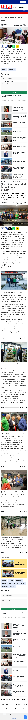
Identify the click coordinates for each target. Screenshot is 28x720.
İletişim (7, 704)
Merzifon (24, 203)
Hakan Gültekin (15, 236)
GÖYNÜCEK (18, 699)
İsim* (2, 76)
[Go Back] (25, 717)
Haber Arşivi (17, 704)
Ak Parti (12, 708)
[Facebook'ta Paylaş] (6, 46)
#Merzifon (12, 586)
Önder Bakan (17, 708)
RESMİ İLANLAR (4, 10)
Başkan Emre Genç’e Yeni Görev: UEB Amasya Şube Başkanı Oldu (18, 109)
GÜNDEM (17, 10)
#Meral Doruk (12, 69)
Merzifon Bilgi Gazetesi (6, 15)
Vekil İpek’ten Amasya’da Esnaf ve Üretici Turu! (18, 168)
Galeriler (14, 181)
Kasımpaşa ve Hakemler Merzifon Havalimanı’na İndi (19, 160)
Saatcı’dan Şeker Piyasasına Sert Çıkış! (19, 153)
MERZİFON (8, 699)
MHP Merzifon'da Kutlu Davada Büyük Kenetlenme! (19, 145)
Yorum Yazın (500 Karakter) (7, 81)
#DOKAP (4, 583)
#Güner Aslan (12, 583)
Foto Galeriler (24, 704)
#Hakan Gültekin (21, 583)
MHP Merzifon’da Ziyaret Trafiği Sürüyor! (18, 692)
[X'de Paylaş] (10, 46)
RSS (5, 714)
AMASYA (11, 10)
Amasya (24, 24)
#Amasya (4, 69)
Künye (3, 704)
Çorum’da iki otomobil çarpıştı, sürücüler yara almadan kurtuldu (18, 176)
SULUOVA (24, 699)
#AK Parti (4, 580)
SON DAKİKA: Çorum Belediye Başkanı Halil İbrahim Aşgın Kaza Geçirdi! (19, 116)
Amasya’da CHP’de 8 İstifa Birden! (19, 123)
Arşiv (12, 704)
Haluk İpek (23, 708)
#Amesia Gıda (19, 580)
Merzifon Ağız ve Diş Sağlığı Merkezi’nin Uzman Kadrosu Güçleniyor (19, 139)
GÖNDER (14, 92)
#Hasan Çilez (5, 586)
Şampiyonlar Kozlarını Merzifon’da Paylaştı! (18, 130)
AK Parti (3, 232)
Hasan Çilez (20, 232)
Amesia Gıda (9, 240)
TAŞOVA (13, 699)
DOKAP (4, 236)
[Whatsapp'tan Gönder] (13, 46)
